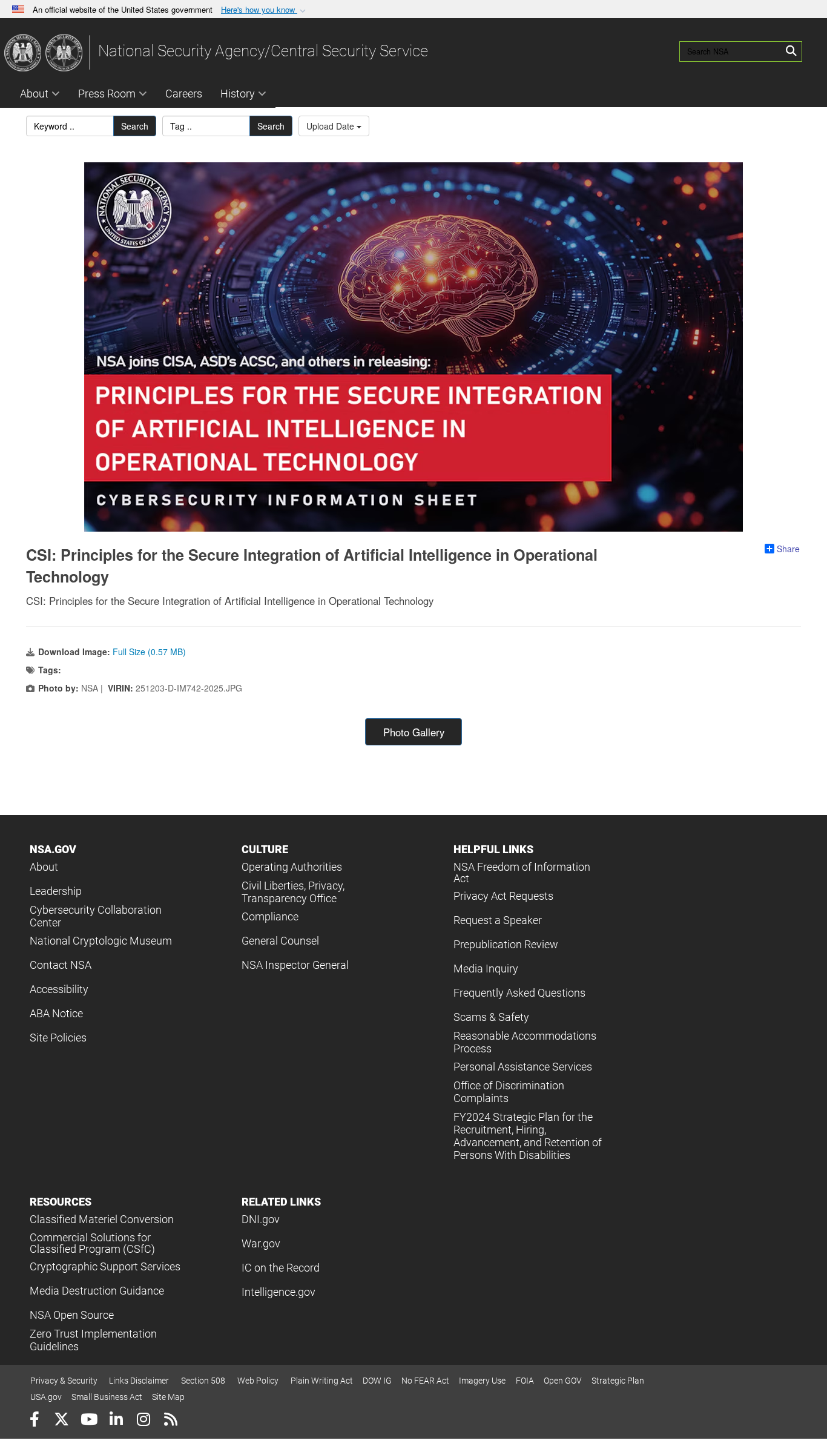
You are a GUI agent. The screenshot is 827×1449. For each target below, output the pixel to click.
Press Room (107, 93)
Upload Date (331, 126)
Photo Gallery (413, 732)
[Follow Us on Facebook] (34, 1420)
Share (788, 548)
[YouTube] (88, 1420)
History (237, 93)
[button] (264, 10)
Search (134, 126)
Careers (183, 93)
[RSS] (170, 1420)
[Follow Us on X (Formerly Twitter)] (61, 1420)
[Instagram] (143, 1420)
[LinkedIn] (116, 1420)
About (34, 93)
